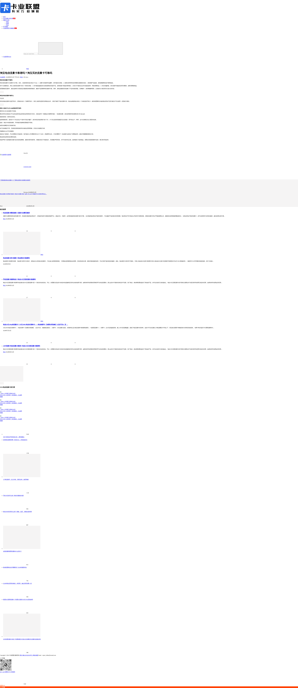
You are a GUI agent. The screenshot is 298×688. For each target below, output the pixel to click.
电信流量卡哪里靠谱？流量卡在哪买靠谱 (16, 213)
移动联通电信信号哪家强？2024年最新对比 (15, 567)
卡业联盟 (2, 77)
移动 (7, 21)
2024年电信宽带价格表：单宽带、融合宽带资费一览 (17, 583)
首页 (4, 16)
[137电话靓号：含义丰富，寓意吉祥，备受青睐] (21, 476)
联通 (7, 23)
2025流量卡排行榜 (8, 18)
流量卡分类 (6, 20)
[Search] (50, 48)
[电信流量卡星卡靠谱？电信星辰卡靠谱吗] (22, 254)
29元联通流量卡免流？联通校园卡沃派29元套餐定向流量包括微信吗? (22, 639)
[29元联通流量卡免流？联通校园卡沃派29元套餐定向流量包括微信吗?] (21, 636)
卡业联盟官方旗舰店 (8, 28)
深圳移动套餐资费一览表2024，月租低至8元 (15, 439)
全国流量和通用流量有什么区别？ (12, 551)
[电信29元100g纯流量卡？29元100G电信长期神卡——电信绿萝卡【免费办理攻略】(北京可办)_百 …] (22, 321)
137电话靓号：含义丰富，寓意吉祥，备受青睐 (16, 479)
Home (7, 56)
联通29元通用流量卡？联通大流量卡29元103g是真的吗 (18, 599)
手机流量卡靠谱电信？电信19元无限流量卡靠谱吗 (19, 279)
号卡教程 (5, 26)
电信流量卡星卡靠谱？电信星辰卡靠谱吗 (16, 258)
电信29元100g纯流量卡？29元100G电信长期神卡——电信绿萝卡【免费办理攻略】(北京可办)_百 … (35, 324)
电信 (7, 25)
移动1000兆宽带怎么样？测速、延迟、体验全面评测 (17, 511)
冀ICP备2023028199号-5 (26, 655)
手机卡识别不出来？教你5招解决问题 (13, 495)
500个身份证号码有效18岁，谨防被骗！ (14, 437)
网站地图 (35, 655)
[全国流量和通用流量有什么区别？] (21, 548)
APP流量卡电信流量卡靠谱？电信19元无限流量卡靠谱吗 (21, 346)
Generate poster (27, 166)
